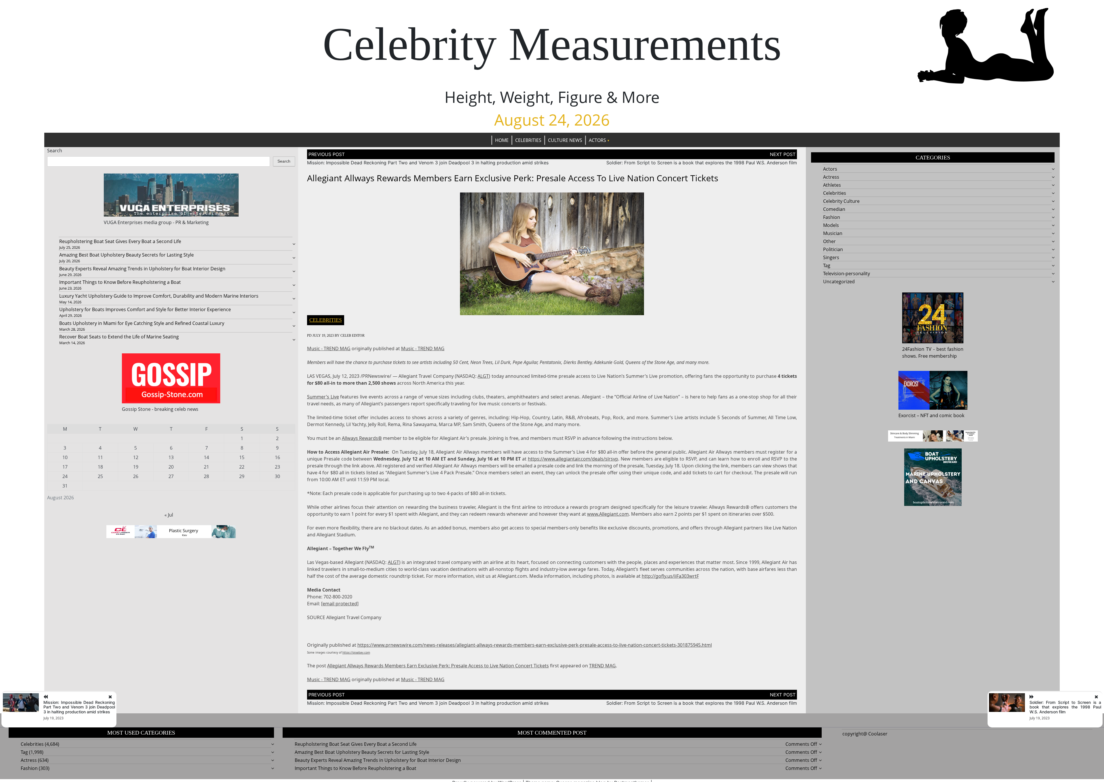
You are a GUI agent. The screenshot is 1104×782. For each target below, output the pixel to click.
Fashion (831, 217)
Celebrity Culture (841, 201)
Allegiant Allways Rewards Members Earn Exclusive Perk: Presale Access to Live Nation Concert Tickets (438, 665)
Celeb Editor (352, 336)
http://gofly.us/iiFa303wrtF (670, 576)
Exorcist (907, 415)
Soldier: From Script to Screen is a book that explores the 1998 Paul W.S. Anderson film (701, 162)
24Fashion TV (916, 349)
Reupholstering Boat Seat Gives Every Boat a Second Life (120, 241)
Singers (831, 257)
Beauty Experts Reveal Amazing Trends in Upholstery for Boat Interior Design (142, 268)
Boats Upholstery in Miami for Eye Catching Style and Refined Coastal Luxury (141, 323)
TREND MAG (602, 665)
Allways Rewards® (362, 438)
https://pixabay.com (356, 652)
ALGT (483, 376)
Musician (832, 233)
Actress (831, 177)
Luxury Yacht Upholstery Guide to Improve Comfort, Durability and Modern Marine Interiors (158, 296)
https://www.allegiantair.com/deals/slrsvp (573, 459)
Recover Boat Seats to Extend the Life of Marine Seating (119, 337)
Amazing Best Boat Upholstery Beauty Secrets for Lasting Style (126, 255)
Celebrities (528, 140)
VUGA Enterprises (123, 222)
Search (54, 150)
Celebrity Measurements (552, 44)
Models (831, 225)
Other (829, 241)
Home (502, 140)
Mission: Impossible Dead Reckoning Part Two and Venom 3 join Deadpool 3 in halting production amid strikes (428, 162)
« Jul (168, 515)
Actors (597, 140)
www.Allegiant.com (608, 514)
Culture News (565, 140)
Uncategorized (839, 281)
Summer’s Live (323, 397)
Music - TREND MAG (328, 348)
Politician (833, 249)
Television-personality (846, 273)
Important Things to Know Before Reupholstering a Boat (120, 282)
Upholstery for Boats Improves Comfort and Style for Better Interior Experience (145, 309)
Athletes (832, 185)
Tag (826, 265)
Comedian (834, 209)
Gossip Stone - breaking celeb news (160, 409)
